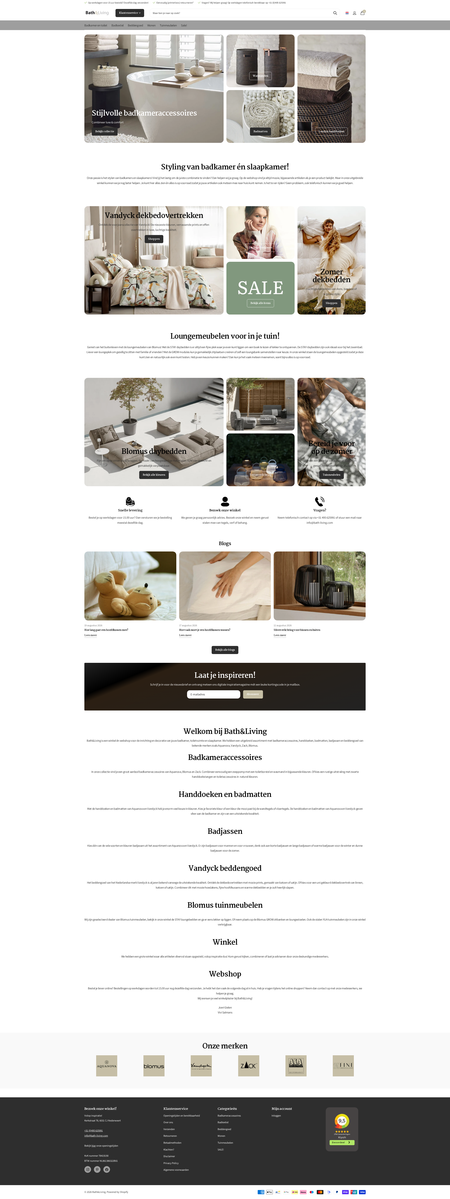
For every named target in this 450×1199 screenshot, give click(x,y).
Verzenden (169, 1129)
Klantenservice (128, 13)
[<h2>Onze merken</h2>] (106, 1065)
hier (94, 1145)
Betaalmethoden (172, 1142)
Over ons (168, 1122)
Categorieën (227, 1109)
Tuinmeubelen (168, 25)
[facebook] (106, 1169)
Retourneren (170, 1135)
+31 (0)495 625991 (93, 1130)
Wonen (151, 25)
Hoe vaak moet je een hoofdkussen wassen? (204, 630)
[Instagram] (87, 1169)
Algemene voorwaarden (176, 1169)
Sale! (184, 25)
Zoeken (335, 13)
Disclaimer (169, 1156)
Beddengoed (135, 25)
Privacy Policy (171, 1163)
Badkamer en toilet (95, 25)
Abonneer (253, 694)
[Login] (354, 13)
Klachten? (168, 1149)
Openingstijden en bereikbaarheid (181, 1115)
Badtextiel (117, 25)
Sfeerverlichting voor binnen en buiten (297, 630)
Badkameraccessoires (229, 1115)
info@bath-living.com (96, 1135)
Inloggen (276, 1115)
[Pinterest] (97, 1169)
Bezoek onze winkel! (100, 1109)
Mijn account (282, 1109)
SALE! (221, 1149)
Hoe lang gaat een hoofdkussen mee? (106, 630)
